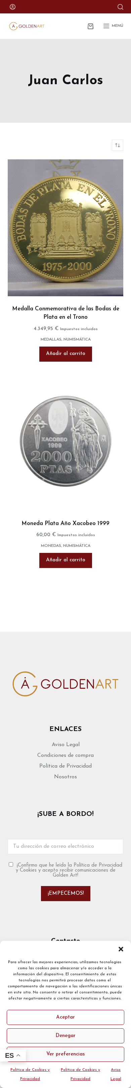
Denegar (65, 1035)
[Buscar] (120, 7)
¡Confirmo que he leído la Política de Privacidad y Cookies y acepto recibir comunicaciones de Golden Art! (69, 870)
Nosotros (65, 777)
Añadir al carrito (65, 353)
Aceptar (65, 1017)
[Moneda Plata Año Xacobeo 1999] (65, 441)
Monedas (51, 546)
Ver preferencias (65, 1054)
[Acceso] (12, 7)
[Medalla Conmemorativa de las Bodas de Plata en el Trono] (65, 227)
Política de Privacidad (65, 766)
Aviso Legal (66, 744)
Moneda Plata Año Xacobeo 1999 (65, 523)
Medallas (51, 340)
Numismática (77, 340)
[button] (121, 949)
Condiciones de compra (65, 755)
